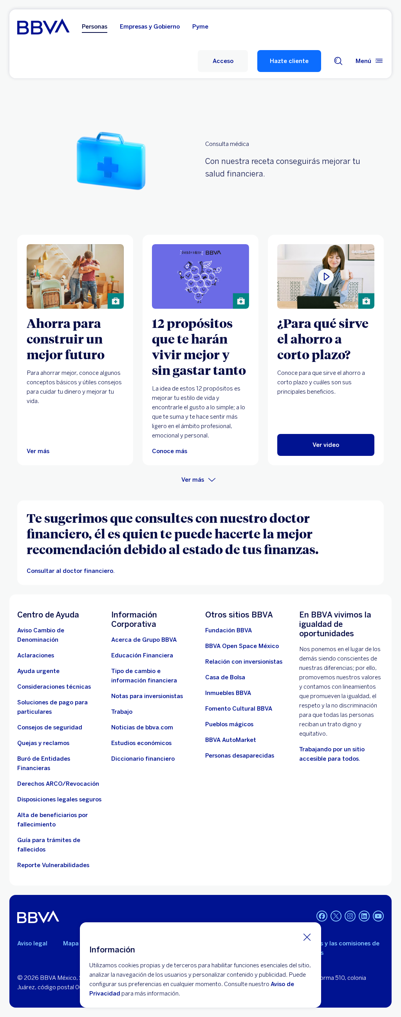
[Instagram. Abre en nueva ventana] (350, 916)
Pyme (200, 26)
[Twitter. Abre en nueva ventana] (336, 916)
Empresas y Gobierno (150, 26)
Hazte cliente (289, 61)
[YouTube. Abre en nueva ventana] (378, 916)
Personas (94, 26)
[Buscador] (338, 61)
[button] (223, 61)
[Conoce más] (200, 276)
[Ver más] (75, 276)
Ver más (192, 479)
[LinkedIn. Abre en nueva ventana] (364, 916)
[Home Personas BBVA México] (43, 26)
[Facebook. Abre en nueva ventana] (321, 916)
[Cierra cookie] (307, 937)
